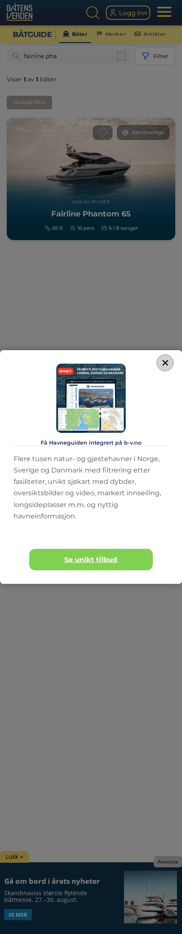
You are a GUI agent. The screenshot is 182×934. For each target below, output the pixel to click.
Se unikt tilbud (90, 560)
